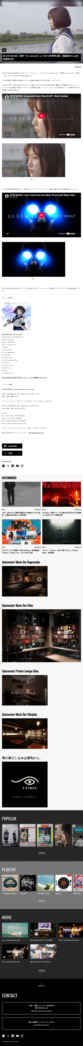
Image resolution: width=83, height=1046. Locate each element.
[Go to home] (10, 3)
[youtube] (17, 467)
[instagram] (22, 467)
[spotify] (3, 467)
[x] (8, 467)
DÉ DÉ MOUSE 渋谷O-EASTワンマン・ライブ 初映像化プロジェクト (25, 377)
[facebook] (12, 467)
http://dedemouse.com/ (36, 433)
